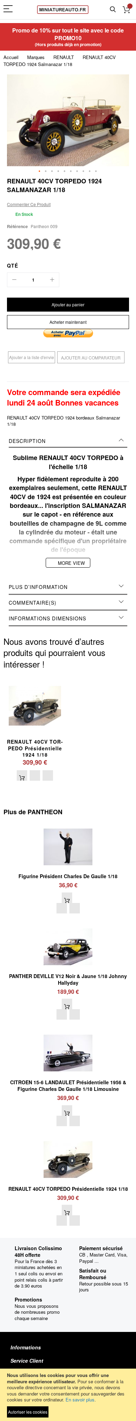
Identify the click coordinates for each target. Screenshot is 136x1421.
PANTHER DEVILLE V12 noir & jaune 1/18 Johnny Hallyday (68, 979)
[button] (40, 171)
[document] (68, 1395)
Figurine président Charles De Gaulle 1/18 (68, 876)
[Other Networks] (88, 374)
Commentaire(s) (32, 602)
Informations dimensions (47, 618)
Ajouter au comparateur (91, 357)
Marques (36, 57)
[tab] (68, 441)
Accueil (10, 57)
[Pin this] (78, 374)
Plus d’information (38, 586)
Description (27, 440)
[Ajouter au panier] (22, 775)
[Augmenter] (52, 280)
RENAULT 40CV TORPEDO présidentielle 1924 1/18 (35, 748)
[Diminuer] (14, 280)
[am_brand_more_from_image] (68, 825)
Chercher (113, 9)
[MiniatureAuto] (63, 9)
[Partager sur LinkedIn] (68, 374)
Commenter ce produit (29, 204)
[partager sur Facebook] (47, 374)
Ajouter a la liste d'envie (31, 357)
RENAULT (63, 57)
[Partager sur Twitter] (57, 374)
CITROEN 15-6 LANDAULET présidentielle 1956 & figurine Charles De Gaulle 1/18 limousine (68, 1085)
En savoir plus (80, 1399)
